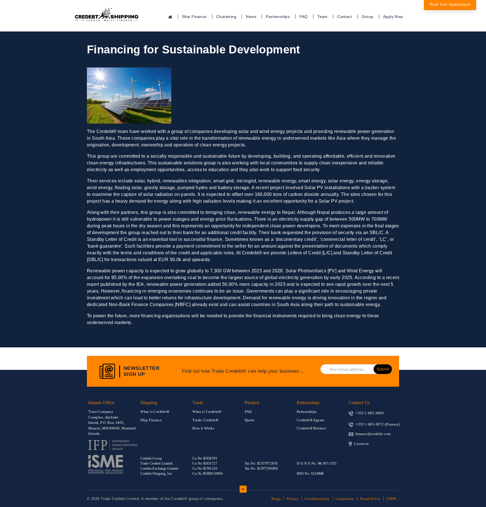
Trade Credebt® (205, 420)
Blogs (276, 499)
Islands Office (101, 402)
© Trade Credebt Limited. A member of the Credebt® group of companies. (155, 499)
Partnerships (278, 16)
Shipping (148, 402)
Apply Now (393, 16)
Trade (197, 402)
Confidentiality (317, 499)
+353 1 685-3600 (370, 413)
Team (322, 16)
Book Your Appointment (450, 4)
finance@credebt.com (373, 434)
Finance (252, 402)
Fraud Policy (370, 499)
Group (368, 16)
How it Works (203, 428)
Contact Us (359, 402)
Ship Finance (194, 16)
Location (361, 444)
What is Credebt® (154, 411)
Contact (344, 16)
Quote (250, 420)
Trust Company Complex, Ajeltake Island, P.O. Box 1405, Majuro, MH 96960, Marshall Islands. (112, 422)
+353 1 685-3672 (370, 424)
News (251, 16)
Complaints (345, 499)
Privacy (293, 499)
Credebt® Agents (311, 420)
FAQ (304, 16)
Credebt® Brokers (311, 428)
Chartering (226, 16)
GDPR (391, 499)
